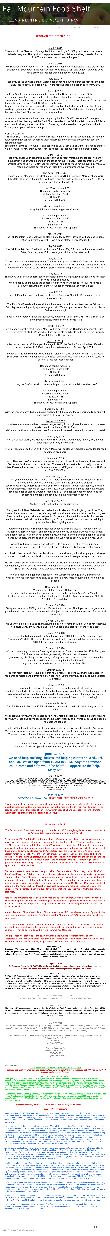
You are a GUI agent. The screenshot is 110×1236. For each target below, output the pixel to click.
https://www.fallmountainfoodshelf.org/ (75, 384)
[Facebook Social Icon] (95, 1227)
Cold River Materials (29, 510)
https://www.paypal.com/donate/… (63, 209)
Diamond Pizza (41, 528)
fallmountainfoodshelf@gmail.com (47, 319)
